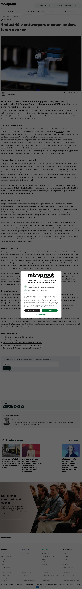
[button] (41, 294)
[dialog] (41, 294)
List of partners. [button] (53, 300)
